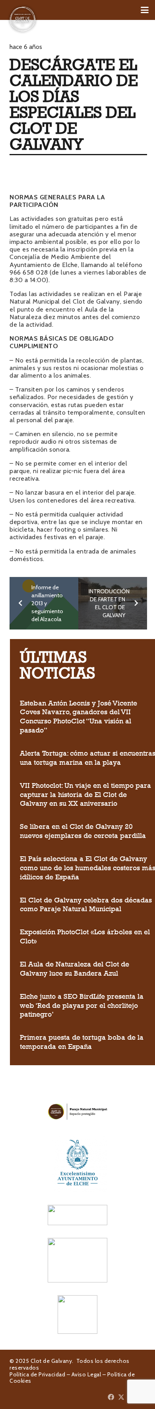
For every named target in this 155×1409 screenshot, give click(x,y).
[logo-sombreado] (22, 19)
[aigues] (77, 1215)
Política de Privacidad (37, 1374)
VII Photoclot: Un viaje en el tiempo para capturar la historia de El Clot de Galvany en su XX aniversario (85, 794)
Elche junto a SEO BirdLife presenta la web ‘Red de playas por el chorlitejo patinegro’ (81, 1005)
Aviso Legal (86, 1374)
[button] (145, 10)
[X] (121, 1397)
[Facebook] (111, 1397)
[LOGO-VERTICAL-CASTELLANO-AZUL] (77, 1162)
